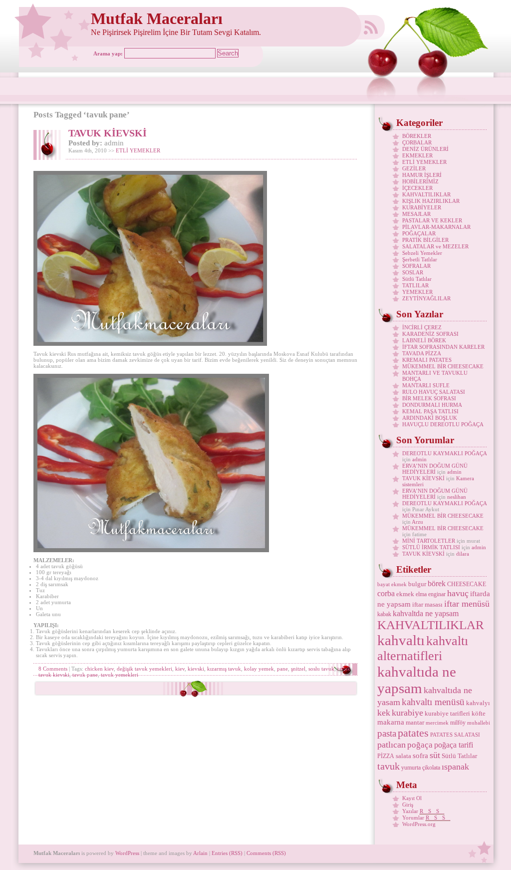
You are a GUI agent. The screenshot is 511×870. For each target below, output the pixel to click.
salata (403, 756)
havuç (458, 593)
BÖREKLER (416, 136)
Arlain (200, 853)
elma (421, 594)
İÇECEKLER (417, 188)
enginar (437, 594)
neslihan (456, 497)
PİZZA (385, 756)
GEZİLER (414, 168)
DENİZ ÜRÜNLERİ (425, 149)
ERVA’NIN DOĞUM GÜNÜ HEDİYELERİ (435, 469)
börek (437, 583)
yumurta (411, 767)
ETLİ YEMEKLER (138, 150)
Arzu (417, 522)
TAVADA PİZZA (421, 353)
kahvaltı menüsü (433, 702)
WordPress (127, 853)
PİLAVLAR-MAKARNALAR (436, 227)
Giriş (407, 805)
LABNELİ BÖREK (424, 340)
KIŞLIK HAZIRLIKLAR (431, 201)
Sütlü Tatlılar (417, 279)
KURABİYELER (421, 207)
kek (383, 713)
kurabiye (407, 713)
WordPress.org (419, 824)
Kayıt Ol (412, 798)
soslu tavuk (321, 669)
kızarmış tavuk (224, 669)
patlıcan (391, 745)
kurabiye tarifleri (447, 713)
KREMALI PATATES (427, 360)
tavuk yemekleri (119, 675)
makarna (390, 722)
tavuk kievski (53, 675)
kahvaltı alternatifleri (422, 648)
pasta (386, 733)
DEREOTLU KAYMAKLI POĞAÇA (444, 453)
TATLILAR (415, 285)
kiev (180, 669)
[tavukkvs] (151, 550)
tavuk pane (85, 675)
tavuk (343, 669)
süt (435, 755)
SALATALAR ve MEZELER (435, 246)
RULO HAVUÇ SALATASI (433, 392)
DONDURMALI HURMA (432, 405)
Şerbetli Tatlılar (419, 259)
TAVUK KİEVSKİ (107, 132)
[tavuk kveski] (150, 344)
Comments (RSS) (266, 853)
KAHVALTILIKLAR (426, 194)
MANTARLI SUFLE (426, 385)
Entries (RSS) (227, 853)
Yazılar (423, 811)
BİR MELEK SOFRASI (429, 398)
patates (413, 733)
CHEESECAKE (466, 584)
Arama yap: (108, 53)
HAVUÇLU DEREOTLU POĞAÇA (443, 424)
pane (282, 669)
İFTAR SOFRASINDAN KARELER (443, 347)
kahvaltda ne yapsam (426, 613)
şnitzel (298, 669)
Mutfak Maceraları (157, 18)
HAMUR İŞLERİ (422, 175)
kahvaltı (401, 640)
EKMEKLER (417, 155)
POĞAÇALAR (419, 233)
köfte (479, 713)
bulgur (417, 584)
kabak (384, 614)
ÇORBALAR (417, 142)
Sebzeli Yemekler (422, 253)
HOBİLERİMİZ (420, 181)
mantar (415, 722)
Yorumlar (426, 818)
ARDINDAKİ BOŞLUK (429, 418)
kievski (196, 669)
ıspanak (455, 767)
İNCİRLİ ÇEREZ (422, 327)
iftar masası (427, 604)
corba (386, 593)
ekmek (405, 594)
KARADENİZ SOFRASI (430, 334)
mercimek (437, 723)
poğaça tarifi (453, 745)
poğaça (420, 745)
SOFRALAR (416, 266)
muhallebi (478, 723)
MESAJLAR (416, 214)
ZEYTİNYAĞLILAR (426, 298)
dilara (462, 554)
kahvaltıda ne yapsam (416, 680)
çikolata (431, 767)
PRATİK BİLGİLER (425, 240)
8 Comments (52, 669)
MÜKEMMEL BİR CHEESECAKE (443, 366)
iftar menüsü (467, 604)
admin (419, 459)
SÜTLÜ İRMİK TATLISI (431, 547)
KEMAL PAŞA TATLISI (430, 411)
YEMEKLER (417, 292)
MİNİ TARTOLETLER (428, 541)
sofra (420, 756)
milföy (458, 722)
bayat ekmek (392, 584)
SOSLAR (412, 272)
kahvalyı (478, 703)
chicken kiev (99, 669)
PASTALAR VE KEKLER (432, 220)
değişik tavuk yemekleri (144, 669)
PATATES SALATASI (455, 735)
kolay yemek (259, 669)
